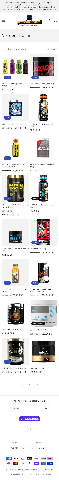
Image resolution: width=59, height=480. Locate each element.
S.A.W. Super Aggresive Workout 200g (42, 165)
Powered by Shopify (31, 470)
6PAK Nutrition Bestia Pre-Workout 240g (15, 250)
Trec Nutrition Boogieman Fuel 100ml (14, 85)
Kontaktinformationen (43, 474)
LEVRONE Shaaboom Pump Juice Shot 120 (42, 206)
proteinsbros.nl (18, 470)
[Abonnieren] (46, 408)
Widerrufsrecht (47, 470)
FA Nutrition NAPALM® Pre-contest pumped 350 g (15, 206)
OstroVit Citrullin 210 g (38, 330)
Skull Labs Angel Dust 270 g (12, 329)
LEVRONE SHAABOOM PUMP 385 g (15, 368)
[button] (3, 20)
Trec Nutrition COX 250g (39, 368)
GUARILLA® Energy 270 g (11, 124)
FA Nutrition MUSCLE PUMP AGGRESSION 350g (40, 290)
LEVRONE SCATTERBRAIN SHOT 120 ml (42, 125)
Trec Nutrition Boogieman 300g (42, 84)
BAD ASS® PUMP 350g (38, 249)
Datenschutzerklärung (18, 474)
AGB (30, 474)
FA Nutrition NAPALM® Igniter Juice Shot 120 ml (13, 165)
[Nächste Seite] (37, 384)
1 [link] (21, 384)
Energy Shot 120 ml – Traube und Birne (15, 290)
